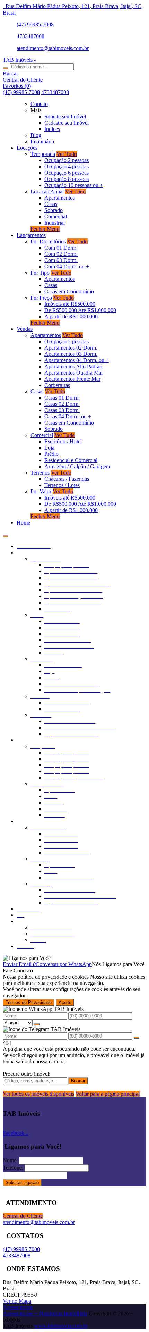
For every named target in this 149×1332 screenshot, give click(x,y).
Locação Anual (47, 191)
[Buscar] (5, 68)
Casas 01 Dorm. (62, 398)
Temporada (42, 154)
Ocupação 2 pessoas (66, 160)
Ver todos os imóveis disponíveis (38, 1094)
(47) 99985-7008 (35, 24)
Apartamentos (59, 198)
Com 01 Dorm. (61, 248)
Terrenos (40, 473)
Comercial (55, 216)
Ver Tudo (66, 154)
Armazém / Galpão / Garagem (77, 466)
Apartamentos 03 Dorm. (70, 354)
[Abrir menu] (5, 534)
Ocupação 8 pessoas (66, 179)
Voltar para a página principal (108, 1094)
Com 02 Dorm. (61, 254)
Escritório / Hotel (63, 441)
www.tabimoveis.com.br (61, 1326)
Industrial (54, 223)
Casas (50, 204)
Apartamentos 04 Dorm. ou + (76, 360)
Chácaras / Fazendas (66, 479)
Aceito (65, 1002)
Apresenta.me (18, 1307)
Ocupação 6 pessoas (66, 173)
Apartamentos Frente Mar (72, 379)
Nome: (10, 1160)
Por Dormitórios (48, 241)
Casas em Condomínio (69, 291)
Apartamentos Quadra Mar (73, 373)
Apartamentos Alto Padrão (73, 366)
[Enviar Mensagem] (136, 1038)
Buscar (78, 1080)
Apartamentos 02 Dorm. (70, 348)
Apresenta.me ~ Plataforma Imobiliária (45, 1313)
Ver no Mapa (17, 1301)
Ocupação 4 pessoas (66, 166)
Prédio (51, 454)
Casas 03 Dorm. (62, 410)
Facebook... (15, 1133)
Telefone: (13, 1168)
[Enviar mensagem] (37, 1024)
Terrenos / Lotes (62, 485)
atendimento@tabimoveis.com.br (53, 48)
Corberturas (57, 385)
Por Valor (40, 491)
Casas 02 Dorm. (62, 404)
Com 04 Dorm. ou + (66, 266)
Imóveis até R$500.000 (69, 304)
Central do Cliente (23, 1216)
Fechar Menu (45, 229)
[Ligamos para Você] (27, 958)
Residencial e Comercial (70, 460)
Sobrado (53, 210)
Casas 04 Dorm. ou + (67, 416)
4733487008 (30, 36)
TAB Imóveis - (19, 60)
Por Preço (41, 298)
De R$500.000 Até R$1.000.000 (80, 310)
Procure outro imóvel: (26, 1074)
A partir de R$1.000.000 (71, 316)
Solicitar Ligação (22, 1182)
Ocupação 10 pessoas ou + (73, 185)
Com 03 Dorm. (61, 260)
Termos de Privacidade (29, 1002)
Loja (49, 448)
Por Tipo (40, 273)
